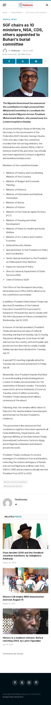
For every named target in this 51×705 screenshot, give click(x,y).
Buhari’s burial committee (15, 482)
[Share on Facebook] (9, 61)
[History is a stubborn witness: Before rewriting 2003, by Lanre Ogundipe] (25, 621)
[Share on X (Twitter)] (22, 61)
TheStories (15, 51)
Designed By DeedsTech (13, 697)
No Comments (11, 54)
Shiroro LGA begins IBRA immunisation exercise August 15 (23, 598)
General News (10, 19)
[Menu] (4, 5)
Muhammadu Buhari (13, 486)
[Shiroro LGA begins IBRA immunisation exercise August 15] (25, 580)
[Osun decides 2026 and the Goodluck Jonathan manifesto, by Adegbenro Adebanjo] (25, 536)
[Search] (46, 5)
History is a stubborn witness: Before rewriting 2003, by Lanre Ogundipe (23, 639)
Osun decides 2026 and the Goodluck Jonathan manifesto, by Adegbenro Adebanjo (23, 555)
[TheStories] (25, 5)
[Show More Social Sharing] (45, 61)
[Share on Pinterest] (36, 61)
